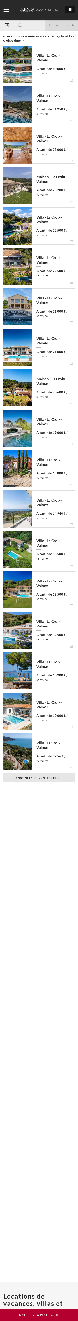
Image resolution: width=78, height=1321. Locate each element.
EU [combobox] (50, 25)
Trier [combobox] (70, 25)
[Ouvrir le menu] (6, 10)
